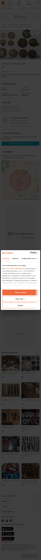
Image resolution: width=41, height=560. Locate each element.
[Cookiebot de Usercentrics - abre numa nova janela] (30, 253)
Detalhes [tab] (15, 258)
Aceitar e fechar (20, 292)
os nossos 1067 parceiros (16, 268)
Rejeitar (20, 305)
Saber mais (19, 299)
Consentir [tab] (5, 258)
